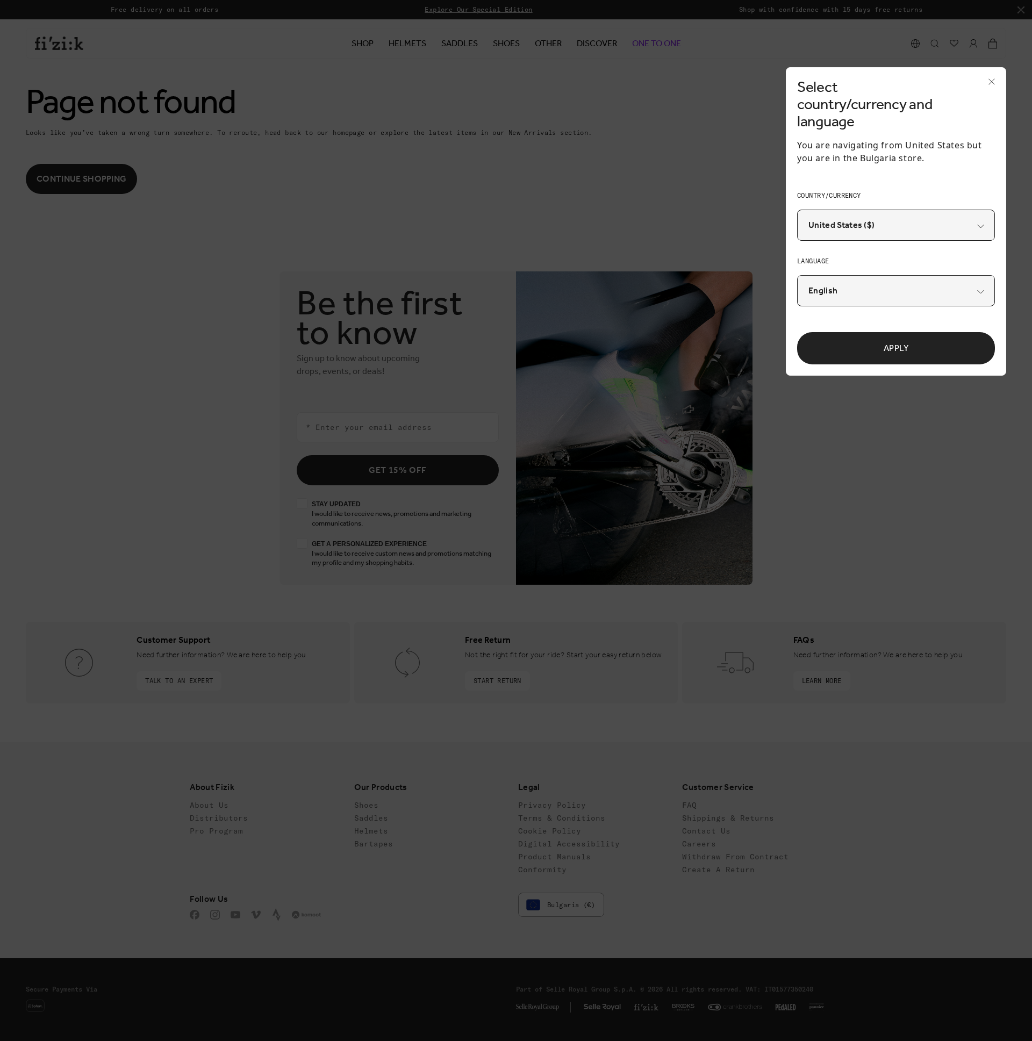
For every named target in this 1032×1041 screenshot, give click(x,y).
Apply (896, 348)
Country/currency (829, 195)
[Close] (988, 84)
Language (813, 261)
